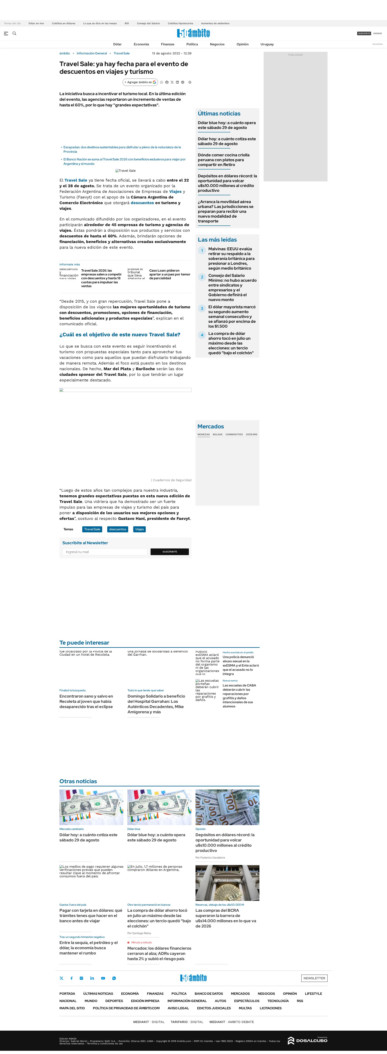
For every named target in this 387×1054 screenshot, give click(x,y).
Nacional (68, 1001)
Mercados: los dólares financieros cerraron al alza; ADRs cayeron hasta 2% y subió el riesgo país (159, 953)
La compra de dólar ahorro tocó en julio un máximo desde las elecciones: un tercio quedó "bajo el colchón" (231, 343)
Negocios (217, 44)
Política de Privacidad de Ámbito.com (126, 1008)
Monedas (204, 434)
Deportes (114, 1001)
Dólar (117, 44)
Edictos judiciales (214, 1008)
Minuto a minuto (141, 942)
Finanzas (167, 44)
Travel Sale (122, 53)
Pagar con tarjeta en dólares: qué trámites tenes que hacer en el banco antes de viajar (90, 915)
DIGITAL (149, 1022)
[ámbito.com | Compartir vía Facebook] (167, 82)
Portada (67, 994)
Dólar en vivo (36, 23)
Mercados (240, 994)
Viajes (175, 191)
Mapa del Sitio (72, 1008)
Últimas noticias (98, 994)
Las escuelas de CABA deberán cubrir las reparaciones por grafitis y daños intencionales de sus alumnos (239, 695)
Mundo (91, 1001)
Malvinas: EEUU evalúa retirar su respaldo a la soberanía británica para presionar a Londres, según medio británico (231, 258)
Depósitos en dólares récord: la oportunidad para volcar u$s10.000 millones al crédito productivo (227, 183)
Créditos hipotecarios (180, 23)
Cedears (251, 434)
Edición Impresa (145, 1001)
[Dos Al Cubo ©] (308, 1041)
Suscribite (170, 551)
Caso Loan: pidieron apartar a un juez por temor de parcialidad (169, 274)
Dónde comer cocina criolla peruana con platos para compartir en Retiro (224, 159)
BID (127, 23)
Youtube (103, 978)
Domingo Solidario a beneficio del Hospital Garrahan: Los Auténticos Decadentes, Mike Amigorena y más (156, 704)
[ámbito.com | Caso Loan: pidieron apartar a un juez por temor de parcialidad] (137, 274)
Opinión (243, 44)
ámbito (64, 53)
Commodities (234, 434)
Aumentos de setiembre (215, 23)
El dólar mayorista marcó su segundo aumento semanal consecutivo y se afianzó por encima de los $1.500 (232, 316)
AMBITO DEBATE (231, 1022)
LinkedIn (92, 978)
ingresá (377, 33)
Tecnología (278, 1001)
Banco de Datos (209, 994)
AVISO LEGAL (178, 1008)
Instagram (81, 978)
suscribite (364, 33)
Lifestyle (313, 994)
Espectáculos (246, 1001)
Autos (220, 1001)
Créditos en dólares (63, 23)
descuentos (142, 202)
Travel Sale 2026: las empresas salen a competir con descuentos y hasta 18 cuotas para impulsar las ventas (101, 278)
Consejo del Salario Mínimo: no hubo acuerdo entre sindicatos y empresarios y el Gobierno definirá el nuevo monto (232, 287)
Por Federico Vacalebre (210, 857)
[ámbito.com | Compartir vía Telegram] (182, 82)
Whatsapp (114, 978)
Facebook (72, 978)
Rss (300, 1001)
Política (192, 44)
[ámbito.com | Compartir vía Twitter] (172, 82)
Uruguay (267, 44)
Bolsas (218, 434)
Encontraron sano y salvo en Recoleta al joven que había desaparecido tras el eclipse (86, 701)
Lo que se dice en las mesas (100, 23)
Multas (245, 1008)
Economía (141, 44)
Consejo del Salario (148, 23)
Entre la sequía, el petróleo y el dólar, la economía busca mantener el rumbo (88, 948)
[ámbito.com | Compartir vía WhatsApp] (161, 82)
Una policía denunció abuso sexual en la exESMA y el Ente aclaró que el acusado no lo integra (241, 665)
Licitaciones (271, 1008)
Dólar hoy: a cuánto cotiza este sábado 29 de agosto (227, 141)
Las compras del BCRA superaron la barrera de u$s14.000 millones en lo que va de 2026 (226, 918)
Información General (92, 53)
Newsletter (377, 44)
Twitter (61, 978)
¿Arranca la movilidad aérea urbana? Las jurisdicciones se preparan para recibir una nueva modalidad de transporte (226, 211)
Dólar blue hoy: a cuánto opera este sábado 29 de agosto (227, 125)
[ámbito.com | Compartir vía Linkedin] (177, 82)
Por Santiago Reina (139, 933)
